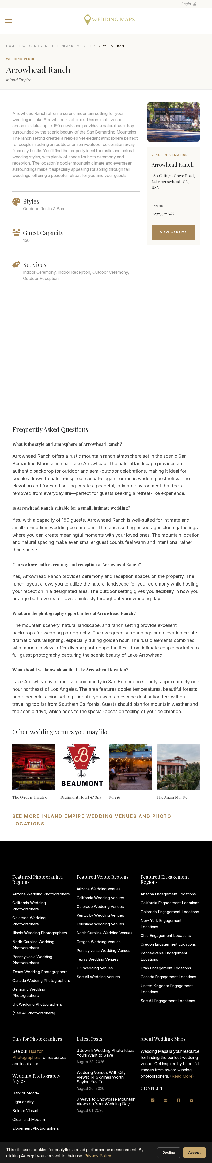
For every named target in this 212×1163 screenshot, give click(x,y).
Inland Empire (74, 46)
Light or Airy (23, 1101)
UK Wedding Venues (95, 968)
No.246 (114, 797)
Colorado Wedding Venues (100, 906)
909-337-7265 (163, 213)
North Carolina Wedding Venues (105, 932)
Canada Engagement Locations (168, 976)
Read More (182, 1076)
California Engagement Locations (170, 902)
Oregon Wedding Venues (99, 941)
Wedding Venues (38, 46)
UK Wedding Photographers (37, 1004)
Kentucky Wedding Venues (100, 915)
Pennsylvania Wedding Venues (104, 950)
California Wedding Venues (100, 897)
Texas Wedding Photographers (39, 971)
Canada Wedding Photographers (41, 980)
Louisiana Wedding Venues (100, 924)
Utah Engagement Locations (166, 968)
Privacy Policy (97, 1155)
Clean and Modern (28, 1119)
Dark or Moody (25, 1093)
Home (11, 46)
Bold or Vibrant (25, 1110)
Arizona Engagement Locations (168, 894)
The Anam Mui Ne (172, 797)
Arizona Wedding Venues (99, 888)
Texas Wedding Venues (97, 959)
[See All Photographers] (33, 1013)
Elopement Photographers (35, 1128)
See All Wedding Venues (98, 976)
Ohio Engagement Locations (166, 935)
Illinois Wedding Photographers (39, 932)
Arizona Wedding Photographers (41, 894)
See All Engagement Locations (168, 1000)
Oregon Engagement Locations (168, 944)
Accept (194, 1152)
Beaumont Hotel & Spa (80, 797)
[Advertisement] (173, 335)
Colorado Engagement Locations (170, 911)
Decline (169, 1152)
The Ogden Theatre (29, 797)
